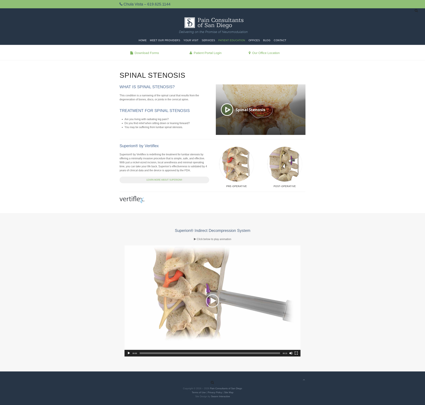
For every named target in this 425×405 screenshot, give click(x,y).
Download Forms (146, 53)
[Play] (128, 353)
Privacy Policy (215, 392)
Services (208, 40)
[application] (212, 300)
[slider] (210, 353)
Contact (280, 40)
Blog (266, 40)
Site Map (228, 392)
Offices (254, 40)
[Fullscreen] (296, 353)
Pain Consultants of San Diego (226, 388)
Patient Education (231, 40)
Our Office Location (265, 53)
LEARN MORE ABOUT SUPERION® (164, 180)
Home (143, 40)
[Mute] (291, 353)
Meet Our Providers (165, 40)
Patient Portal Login (207, 53)
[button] (212, 300)
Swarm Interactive (220, 396)
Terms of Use (199, 392)
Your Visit (190, 40)
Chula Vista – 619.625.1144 (146, 4)
